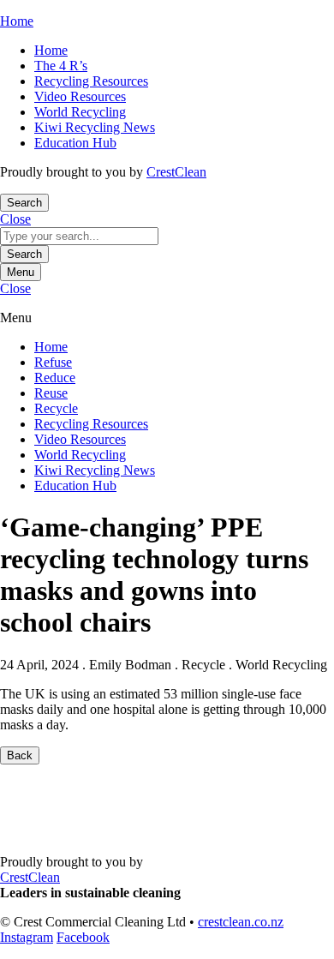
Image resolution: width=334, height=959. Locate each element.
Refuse (53, 362)
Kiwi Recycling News (94, 127)
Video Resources (80, 96)
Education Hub (75, 142)
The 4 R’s (60, 65)
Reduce (54, 377)
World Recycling (80, 112)
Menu (20, 272)
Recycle (56, 408)
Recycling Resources (91, 81)
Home (51, 50)
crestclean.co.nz (240, 921)
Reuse (51, 393)
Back (20, 755)
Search (24, 254)
